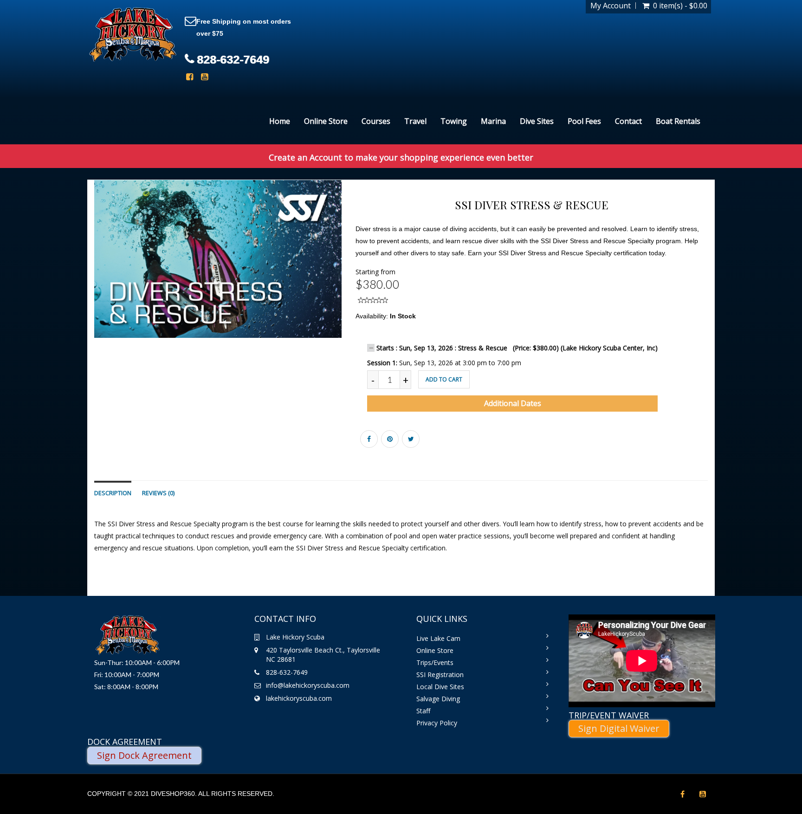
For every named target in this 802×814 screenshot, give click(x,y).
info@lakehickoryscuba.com (307, 685)
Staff (423, 710)
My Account (610, 5)
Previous (73, 267)
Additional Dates (512, 403)
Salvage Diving (438, 698)
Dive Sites (537, 121)
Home (279, 121)
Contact (628, 121)
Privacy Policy (436, 722)
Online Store (326, 121)
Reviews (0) (158, 493)
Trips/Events (434, 662)
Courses (376, 121)
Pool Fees (584, 121)
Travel (415, 121)
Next (364, 267)
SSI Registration (440, 674)
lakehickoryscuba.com (299, 698)
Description (112, 493)
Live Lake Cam (438, 638)
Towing (453, 121)
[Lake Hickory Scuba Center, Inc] (132, 35)
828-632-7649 (233, 59)
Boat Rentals (678, 121)
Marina (493, 121)
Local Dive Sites (440, 686)
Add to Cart (444, 379)
